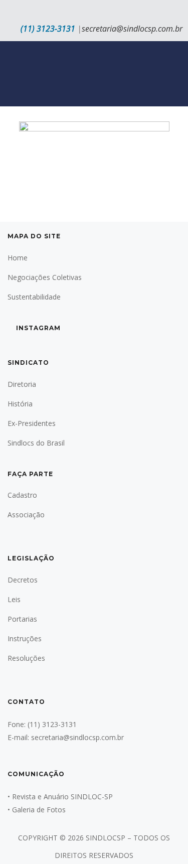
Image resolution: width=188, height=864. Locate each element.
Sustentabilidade (34, 297)
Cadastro (22, 495)
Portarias (22, 619)
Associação (26, 514)
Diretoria (22, 384)
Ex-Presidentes (32, 423)
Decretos (23, 580)
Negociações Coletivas (45, 277)
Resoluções (26, 658)
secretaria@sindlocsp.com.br (132, 28)
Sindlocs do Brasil (36, 443)
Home (18, 257)
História (20, 403)
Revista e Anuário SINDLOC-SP (62, 796)
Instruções (25, 638)
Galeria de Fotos (39, 809)
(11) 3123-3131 (48, 28)
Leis (14, 599)
